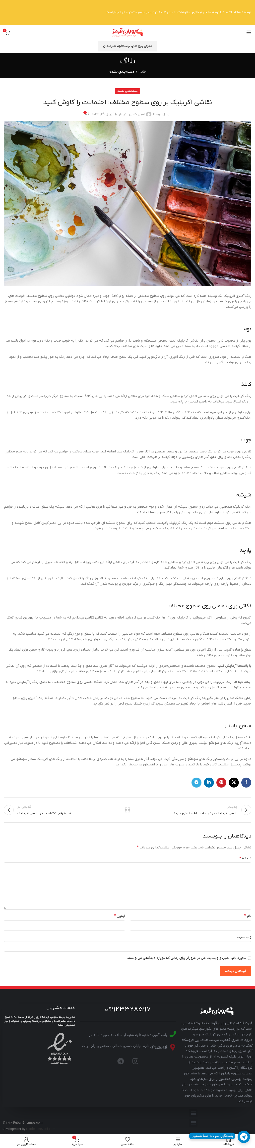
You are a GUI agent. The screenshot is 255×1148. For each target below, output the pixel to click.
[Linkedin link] (209, 783)
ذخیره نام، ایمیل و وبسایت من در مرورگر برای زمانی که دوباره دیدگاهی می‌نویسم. (186, 958)
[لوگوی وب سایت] (127, 32)
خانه (142, 71)
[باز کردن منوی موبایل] (249, 32)
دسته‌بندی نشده (121, 71)
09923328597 (128, 1009)
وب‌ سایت (244, 937)
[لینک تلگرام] (196, 783)
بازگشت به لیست (127, 810)
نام (247, 915)
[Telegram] (120, 1061)
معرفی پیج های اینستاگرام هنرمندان (127, 46)
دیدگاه (245, 858)
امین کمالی (137, 114)
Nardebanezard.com (40, 1129)
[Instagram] (135, 1061)
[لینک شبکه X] (234, 783)
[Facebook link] (246, 783)
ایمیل (119, 915)
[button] (193, 1113)
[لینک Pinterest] (221, 783)
